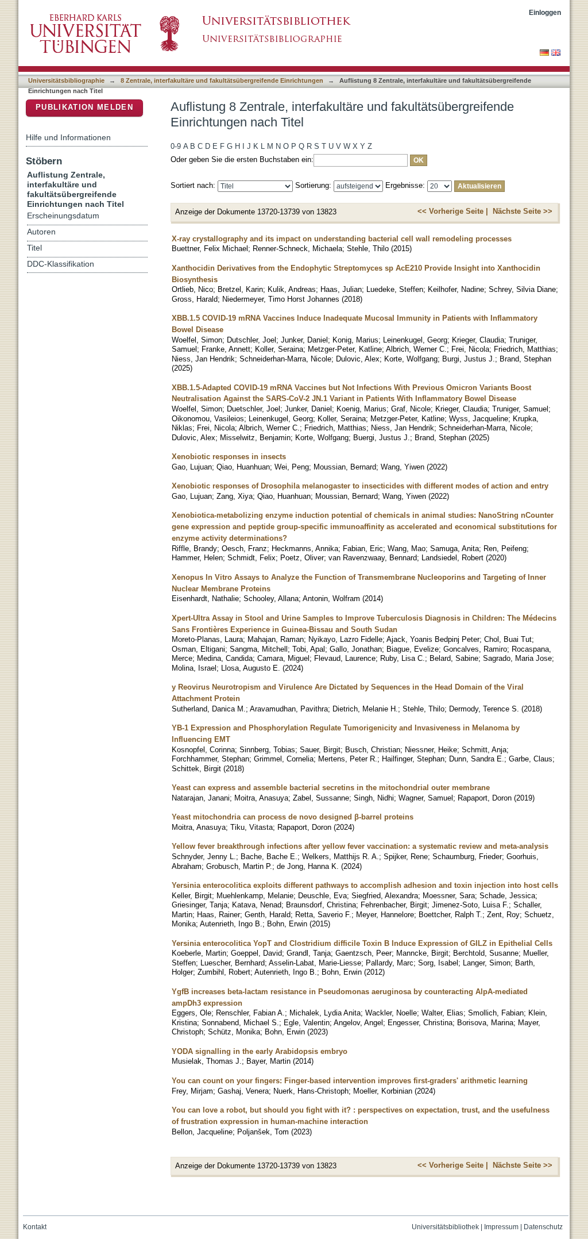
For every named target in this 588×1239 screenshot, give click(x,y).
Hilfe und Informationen (68, 137)
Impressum (501, 1227)
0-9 (176, 146)
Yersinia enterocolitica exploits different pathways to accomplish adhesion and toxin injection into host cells (365, 885)
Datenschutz (543, 1227)
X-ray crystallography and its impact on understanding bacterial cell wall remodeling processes (342, 238)
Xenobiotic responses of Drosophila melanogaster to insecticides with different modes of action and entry (360, 486)
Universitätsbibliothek (445, 1227)
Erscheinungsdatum (63, 215)
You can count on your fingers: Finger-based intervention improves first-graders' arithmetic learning (350, 1080)
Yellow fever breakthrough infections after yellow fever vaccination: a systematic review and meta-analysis (360, 846)
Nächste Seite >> (522, 211)
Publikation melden (84, 107)
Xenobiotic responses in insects (229, 456)
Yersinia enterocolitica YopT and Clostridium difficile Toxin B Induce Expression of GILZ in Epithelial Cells (362, 943)
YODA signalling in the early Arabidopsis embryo (259, 1051)
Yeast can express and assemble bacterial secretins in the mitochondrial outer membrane (331, 787)
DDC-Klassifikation (60, 264)
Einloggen (545, 12)
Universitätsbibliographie (66, 80)
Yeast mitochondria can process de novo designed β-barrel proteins (292, 817)
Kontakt (35, 1227)
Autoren (41, 232)
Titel (34, 248)
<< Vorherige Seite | (452, 211)
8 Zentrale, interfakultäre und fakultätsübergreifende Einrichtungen (222, 80)
